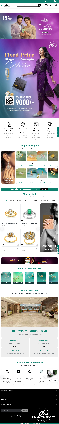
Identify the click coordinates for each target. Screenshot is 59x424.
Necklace (35, 200)
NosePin (26, 200)
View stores (15, 346)
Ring (5, 200)
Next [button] (56, 167)
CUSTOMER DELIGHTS (7, 390)
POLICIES (3, 395)
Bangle (53, 200)
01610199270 (38, 331)
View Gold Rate (15, 356)
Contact (48, 1)
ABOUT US (4, 399)
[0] (56, 5)
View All (44, 346)
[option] (9, 130)
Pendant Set (44, 200)
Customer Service (6, 404)
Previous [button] (17, 167)
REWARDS (57, 249)
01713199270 (20, 331)
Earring (12, 200)
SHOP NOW (44, 189)
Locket (19, 200)
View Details (43, 356)
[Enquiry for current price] (18, 220)
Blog (57, 1)
